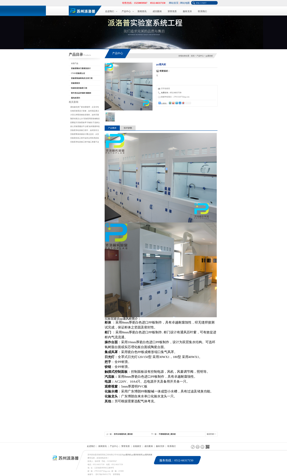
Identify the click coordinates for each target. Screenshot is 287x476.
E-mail (198, 447)
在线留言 (137, 446)
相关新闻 (73, 102)
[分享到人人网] (179, 103)
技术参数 (128, 128)
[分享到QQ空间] (170, 103)
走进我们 (109, 11)
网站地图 (185, 3)
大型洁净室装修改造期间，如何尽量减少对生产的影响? (84, 115)
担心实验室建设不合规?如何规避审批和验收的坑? (85, 126)
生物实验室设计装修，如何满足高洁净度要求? (84, 111)
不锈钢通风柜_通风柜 (167, 434)
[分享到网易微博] (183, 103)
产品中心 (126, 11)
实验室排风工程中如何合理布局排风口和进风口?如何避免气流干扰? (84, 138)
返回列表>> (211, 434)
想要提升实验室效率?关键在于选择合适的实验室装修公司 (85, 122)
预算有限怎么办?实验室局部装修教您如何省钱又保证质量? (85, 119)
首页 (193, 56)
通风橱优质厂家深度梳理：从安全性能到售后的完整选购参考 (84, 107)
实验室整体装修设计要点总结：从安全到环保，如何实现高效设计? (84, 134)
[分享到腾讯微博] (176, 103)
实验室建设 (112, 318)
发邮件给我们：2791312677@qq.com (175, 97)
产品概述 (112, 128)
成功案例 (157, 11)
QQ (203, 447)
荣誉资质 (172, 11)
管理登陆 (116, 474)
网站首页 (173, 3)
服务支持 (187, 11)
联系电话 (193, 447)
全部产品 (74, 63)
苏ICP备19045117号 (103, 474)
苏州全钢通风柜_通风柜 (123, 434)
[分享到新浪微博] (173, 103)
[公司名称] (84, 10)
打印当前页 (165, 88)
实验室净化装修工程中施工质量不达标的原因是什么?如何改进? (84, 142)
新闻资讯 (142, 11)
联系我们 (202, 11)
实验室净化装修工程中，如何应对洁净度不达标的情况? (84, 130)
